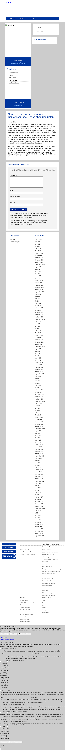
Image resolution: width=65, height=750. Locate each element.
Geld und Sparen (46, 597)
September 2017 (40, 481)
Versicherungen (15, 242)
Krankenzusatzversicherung (26, 547)
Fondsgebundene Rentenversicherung (51, 571)
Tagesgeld (44, 610)
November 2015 (39, 531)
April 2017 (38, 492)
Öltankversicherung (47, 593)
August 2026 (38, 239)
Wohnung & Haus (46, 546)
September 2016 (40, 508)
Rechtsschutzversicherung (26, 614)
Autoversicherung (24, 600)
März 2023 (38, 333)
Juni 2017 (38, 488)
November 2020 (39, 396)
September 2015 (40, 536)
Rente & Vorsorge (46, 549)
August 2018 (38, 458)
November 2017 (39, 476)
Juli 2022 (37, 351)
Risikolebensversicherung (48, 554)
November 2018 (39, 451)
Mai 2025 (37, 273)
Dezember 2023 (39, 312)
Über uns (40, 31)
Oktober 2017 (39, 479)
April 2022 (38, 358)
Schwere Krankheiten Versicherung (50, 559)
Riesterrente (45, 561)
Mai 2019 (37, 438)
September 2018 (40, 456)
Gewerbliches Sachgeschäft (50, 544)
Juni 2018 (38, 463)
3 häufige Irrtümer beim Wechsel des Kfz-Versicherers (29, 603)
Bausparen (45, 590)
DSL (43, 605)
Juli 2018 (37, 460)
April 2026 (38, 248)
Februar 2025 (39, 280)
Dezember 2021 (39, 367)
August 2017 (38, 483)
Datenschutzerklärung (7, 639)
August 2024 (38, 294)
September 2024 (40, 292)
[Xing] (42, 2)
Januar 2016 (38, 526)
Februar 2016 (39, 524)
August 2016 (38, 510)
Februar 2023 (39, 335)
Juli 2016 (37, 513)
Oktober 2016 (39, 506)
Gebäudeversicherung (47, 578)
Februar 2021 (39, 390)
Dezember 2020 (39, 394)
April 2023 (38, 330)
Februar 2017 (39, 497)
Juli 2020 (37, 406)
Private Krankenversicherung (27, 551)
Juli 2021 (37, 378)
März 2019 (38, 442)
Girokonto (44, 607)
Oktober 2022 (39, 344)
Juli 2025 (37, 269)
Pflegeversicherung (24, 549)
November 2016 (39, 504)
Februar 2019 (39, 444)
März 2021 (38, 387)
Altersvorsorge (45, 557)
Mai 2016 (37, 517)
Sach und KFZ (23, 597)
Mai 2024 (37, 301)
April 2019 (38, 440)
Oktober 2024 (39, 289)
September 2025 (40, 264)
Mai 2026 (37, 246)
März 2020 (38, 415)
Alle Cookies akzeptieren (24, 633)
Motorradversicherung (25, 607)
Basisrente (45, 564)
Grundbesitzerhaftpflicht (48, 581)
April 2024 (38, 303)
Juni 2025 (38, 271)
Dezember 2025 (39, 257)
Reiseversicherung (24, 619)
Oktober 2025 (39, 262)
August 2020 (38, 403)
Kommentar (14, 175)
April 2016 (38, 520)
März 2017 (38, 494)
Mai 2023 (37, 328)
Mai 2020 (37, 410)
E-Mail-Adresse (15, 196)
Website (12, 202)
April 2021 (38, 385)
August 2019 (38, 431)
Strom (43, 600)
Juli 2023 (37, 324)
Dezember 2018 (39, 449)
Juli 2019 (37, 433)
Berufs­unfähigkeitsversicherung (50, 552)
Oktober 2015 (39, 533)
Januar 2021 (38, 392)
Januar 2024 (38, 310)
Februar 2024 (39, 308)
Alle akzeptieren (18, 742)
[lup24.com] (8, 2)
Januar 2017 (38, 499)
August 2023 (38, 321)
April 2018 (38, 467)
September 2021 (40, 374)
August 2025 (38, 267)
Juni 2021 (38, 381)
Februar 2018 (39, 469)
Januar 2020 (38, 419)
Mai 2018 (37, 465)
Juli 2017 (37, 485)
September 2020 (40, 401)
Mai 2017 (37, 490)
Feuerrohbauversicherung (48, 595)
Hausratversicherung (47, 576)
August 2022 (38, 349)
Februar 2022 (39, 362)
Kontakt (32, 18)
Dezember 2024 (39, 285)
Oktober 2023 (39, 317)
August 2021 (38, 376)
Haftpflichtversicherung (25, 609)
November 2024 (39, 287)
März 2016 (38, 522)
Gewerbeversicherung (25, 621)
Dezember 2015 (39, 529)
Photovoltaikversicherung (48, 583)
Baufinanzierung (46, 588)
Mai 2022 (37, 355)
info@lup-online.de (14, 83)
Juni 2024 (38, 298)
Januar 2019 (38, 447)
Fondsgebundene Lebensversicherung (51, 569)
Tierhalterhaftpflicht (24, 612)
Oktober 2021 (39, 371)
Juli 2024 (37, 296)
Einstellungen (13, 633)
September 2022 (40, 346)
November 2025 (39, 260)
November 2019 (39, 424)
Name (12, 190)
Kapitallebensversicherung (48, 573)
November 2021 (39, 369)
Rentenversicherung (47, 566)
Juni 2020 (38, 408)
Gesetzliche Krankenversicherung (28, 554)
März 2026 (38, 251)
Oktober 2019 (39, 426)
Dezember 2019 (39, 422)
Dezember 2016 (39, 501)
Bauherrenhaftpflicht (47, 585)
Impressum (9, 548)
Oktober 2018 (39, 453)
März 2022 (38, 360)
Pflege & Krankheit (24, 544)
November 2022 (39, 342)
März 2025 (38, 278)
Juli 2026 (37, 242)
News (22, 18)
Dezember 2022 (39, 340)
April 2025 (38, 276)
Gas (43, 602)
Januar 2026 (38, 255)
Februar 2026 (39, 253)
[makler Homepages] (9, 556)
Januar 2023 (38, 337)
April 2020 (38, 412)
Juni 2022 (38, 353)
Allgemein (13, 239)
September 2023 (40, 319)
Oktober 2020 (39, 399)
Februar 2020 (39, 417)
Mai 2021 (37, 383)
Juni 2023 (38, 326)
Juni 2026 (38, 244)
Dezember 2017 (39, 474)
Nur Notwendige (4, 633)
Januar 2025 (38, 283)
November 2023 (39, 314)
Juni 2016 (38, 515)
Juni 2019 (38, 435)
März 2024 (38, 305)
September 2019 (40, 428)
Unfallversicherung (24, 616)
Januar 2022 (38, 365)
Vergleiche (12, 18)
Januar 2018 (38, 472)
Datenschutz (30, 217)
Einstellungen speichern (6, 742)
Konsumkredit (45, 612)
